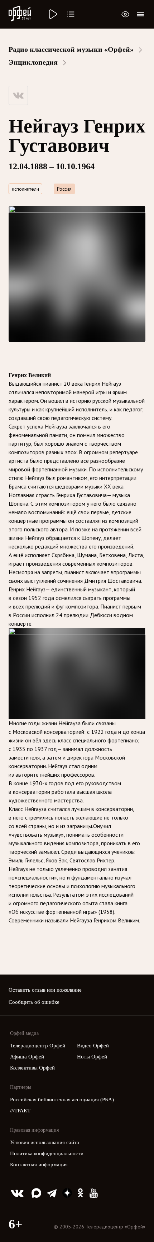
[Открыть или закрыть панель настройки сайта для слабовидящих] (125, 14)
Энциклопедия (33, 62)
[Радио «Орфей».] (52, 14)
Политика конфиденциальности (46, 1153)
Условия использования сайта (44, 1142)
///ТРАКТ (20, 1110)
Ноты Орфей (92, 1057)
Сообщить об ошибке (34, 1002)
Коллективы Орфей (32, 1068)
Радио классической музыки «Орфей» (71, 49)
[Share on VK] (18, 95)
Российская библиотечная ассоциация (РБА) (62, 1099)
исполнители (25, 189)
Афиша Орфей (27, 1057)
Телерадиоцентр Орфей (37, 1045)
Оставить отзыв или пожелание (45, 990)
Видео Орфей (93, 1045)
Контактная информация (39, 1164)
